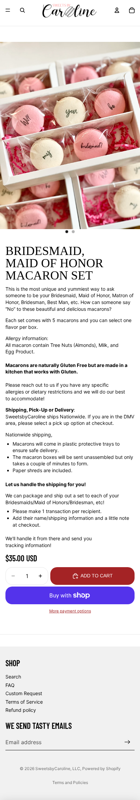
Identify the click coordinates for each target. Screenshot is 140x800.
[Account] (116, 10)
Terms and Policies (70, 782)
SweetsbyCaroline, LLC (57, 768)
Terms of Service (24, 702)
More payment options (70, 611)
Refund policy (20, 710)
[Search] (22, 10)
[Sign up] (127, 742)
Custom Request (23, 694)
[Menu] (8, 10)
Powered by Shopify (101, 768)
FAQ (10, 685)
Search (13, 676)
